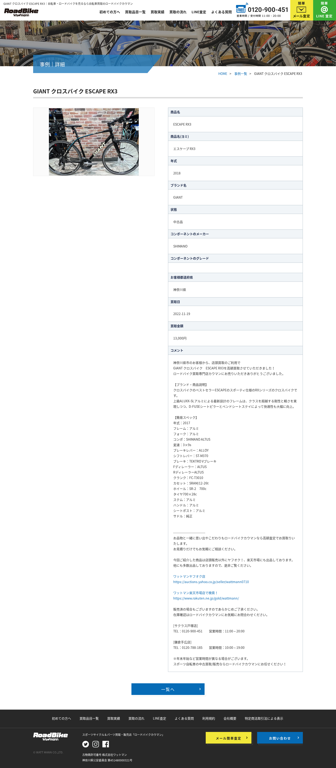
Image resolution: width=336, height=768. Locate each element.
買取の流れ (178, 11)
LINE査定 (199, 11)
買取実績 (157, 11)
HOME (222, 73)
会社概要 (230, 718)
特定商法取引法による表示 (264, 718)
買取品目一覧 (135, 11)
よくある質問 (221, 11)
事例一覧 (240, 73)
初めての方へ (109, 11)
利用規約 (208, 718)
